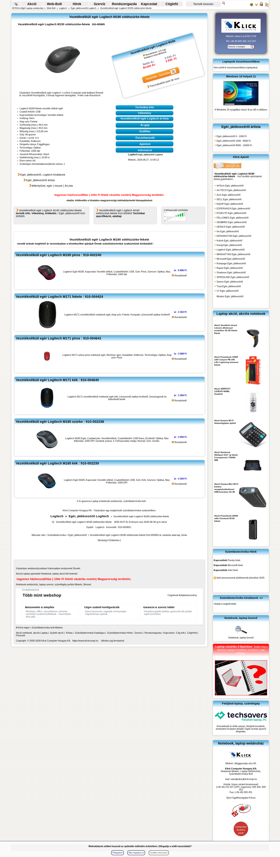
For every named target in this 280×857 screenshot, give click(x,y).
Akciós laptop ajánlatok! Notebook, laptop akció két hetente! (46, 573)
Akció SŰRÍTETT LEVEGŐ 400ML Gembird (222, 391)
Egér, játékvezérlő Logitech (83, 8)
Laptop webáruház (35, 8)
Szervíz (99, 4)
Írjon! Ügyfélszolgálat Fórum (241, 798)
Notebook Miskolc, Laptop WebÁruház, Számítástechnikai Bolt (241, 772)
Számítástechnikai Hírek (119, 633)
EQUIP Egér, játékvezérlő (230, 204)
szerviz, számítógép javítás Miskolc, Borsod (68, 584)
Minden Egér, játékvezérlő (230, 296)
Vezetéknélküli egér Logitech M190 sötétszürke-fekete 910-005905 (120, 213)
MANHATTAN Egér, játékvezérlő (233, 254)
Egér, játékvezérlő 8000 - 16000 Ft (234, 145)
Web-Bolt (54, 4)
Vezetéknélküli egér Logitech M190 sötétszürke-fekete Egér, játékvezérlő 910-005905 (51, 213)
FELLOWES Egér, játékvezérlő (233, 218)
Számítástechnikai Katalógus (90, 633)
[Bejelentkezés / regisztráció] (261, 5)
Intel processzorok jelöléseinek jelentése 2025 (240, 578)
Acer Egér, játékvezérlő (228, 195)
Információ (145, 150)
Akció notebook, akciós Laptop (32, 633)
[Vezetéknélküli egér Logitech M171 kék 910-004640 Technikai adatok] (47, 411)
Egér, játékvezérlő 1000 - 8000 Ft (234, 141)
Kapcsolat (149, 4)
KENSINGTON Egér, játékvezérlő (234, 236)
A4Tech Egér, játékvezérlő (230, 185)
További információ (158, 853)
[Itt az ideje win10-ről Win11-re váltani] (240, 104)
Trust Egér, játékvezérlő (229, 286)
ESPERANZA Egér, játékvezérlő (233, 208)
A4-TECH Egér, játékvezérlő (231, 190)
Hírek (77, 4)
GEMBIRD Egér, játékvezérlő (232, 222)
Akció (31, 4)
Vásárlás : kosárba (158, 76)
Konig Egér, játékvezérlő (229, 245)
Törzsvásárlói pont (160, 83)
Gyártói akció (56, 633)
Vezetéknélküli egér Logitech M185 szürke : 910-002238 (60, 422)
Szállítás (144, 131)
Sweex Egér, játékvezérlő (230, 281)
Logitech (63, 8)
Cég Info (180, 633)
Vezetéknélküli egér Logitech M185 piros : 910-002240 (58, 255)
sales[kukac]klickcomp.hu (244, 779)
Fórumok (20, 635)
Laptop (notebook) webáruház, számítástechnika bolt (118, 501)
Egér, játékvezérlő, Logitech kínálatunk (42, 174)
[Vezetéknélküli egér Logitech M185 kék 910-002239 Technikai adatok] (47, 495)
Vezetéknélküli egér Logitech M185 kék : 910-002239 (57, 463)
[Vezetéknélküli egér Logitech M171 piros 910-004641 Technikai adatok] (47, 370)
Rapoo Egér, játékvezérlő (230, 268)
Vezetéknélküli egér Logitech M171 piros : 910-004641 (58, 338)
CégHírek (192, 633)
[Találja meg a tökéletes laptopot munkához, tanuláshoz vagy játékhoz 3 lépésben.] (241, 694)
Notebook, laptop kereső (241, 637)
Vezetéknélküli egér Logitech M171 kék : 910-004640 (57, 380)
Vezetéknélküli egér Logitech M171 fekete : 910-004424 (59, 297)
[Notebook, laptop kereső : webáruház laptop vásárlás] (240, 635)
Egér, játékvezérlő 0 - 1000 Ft (232, 136)
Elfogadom (118, 853)
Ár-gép (144, 125)
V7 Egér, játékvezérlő (228, 291)
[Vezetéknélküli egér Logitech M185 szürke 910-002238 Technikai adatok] (47, 453)
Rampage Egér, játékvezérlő (231, 263)
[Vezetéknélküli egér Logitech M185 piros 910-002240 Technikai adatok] (47, 286)
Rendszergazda (124, 4)
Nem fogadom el (136, 853)
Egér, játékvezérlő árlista (40, 180)
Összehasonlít (145, 137)
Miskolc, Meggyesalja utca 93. (241, 763)
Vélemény (144, 113)
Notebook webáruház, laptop (31, 584)
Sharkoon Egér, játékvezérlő (231, 272)
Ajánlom (144, 144)
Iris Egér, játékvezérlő (228, 231)
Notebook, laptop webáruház (241, 743)
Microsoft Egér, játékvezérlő (231, 259)
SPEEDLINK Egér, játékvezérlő (233, 277)
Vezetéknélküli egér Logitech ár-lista (144, 118)
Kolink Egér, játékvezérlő (229, 240)
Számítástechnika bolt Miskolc (47, 627)
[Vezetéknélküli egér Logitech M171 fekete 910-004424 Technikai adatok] (47, 328)
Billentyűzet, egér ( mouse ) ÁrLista (52, 185)
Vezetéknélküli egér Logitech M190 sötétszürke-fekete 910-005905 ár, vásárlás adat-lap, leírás (138, 535)
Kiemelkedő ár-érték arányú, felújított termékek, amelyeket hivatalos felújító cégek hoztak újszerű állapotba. (241, 729)
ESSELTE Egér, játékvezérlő (231, 213)
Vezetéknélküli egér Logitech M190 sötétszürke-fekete (126, 8)
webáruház (33, 568)
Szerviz (138, 633)
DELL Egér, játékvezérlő (229, 199)
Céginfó (172, 4)
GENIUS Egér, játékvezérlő (231, 227)
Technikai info (144, 107)
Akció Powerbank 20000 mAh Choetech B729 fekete (226, 518)
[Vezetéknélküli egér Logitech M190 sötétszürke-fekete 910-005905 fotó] (62, 60)
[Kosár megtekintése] (266, 5)
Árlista (69, 633)
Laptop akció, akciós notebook (240, 314)
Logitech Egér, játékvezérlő (231, 249)
